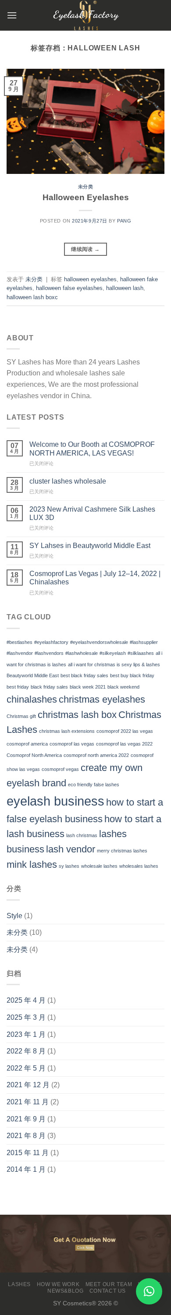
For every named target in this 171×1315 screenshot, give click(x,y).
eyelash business (55, 801)
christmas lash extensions (67, 731)
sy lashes (69, 866)
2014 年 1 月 (26, 1169)
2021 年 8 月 (26, 1135)
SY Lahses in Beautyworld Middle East (89, 545)
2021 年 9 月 (26, 1119)
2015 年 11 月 (28, 1152)
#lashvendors (49, 653)
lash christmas (81, 835)
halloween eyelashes (90, 279)
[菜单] (12, 15)
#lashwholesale (81, 653)
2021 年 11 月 (28, 1102)
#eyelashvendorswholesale (99, 642)
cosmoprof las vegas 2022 (124, 743)
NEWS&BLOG (65, 1291)
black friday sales (49, 686)
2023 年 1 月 (26, 1034)
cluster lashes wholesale (67, 481)
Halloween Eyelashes (86, 197)
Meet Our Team (109, 1284)
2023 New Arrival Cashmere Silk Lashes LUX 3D (92, 513)
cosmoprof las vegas (72, 743)
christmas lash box (77, 714)
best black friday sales (84, 675)
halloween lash (124, 288)
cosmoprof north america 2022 (96, 755)
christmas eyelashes (102, 699)
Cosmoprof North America (34, 755)
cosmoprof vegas (60, 769)
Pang (124, 220)
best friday (18, 686)
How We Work (58, 1284)
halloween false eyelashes (69, 288)
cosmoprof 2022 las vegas (124, 731)
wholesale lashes (99, 866)
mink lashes (32, 864)
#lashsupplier (144, 642)
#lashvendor (20, 653)
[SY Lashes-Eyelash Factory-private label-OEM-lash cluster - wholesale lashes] (85, 15)
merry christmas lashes (122, 850)
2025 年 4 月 (26, 1000)
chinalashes (32, 699)
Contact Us (107, 1291)
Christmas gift (21, 716)
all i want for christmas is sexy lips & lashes (114, 664)
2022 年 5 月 (26, 1068)
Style (14, 915)
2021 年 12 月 (28, 1085)
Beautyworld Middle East (33, 675)
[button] (149, 1291)
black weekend (123, 686)
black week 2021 (88, 686)
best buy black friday (132, 675)
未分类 (85, 186)
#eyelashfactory (51, 642)
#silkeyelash (113, 653)
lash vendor (70, 849)
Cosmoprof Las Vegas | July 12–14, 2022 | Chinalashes (94, 578)
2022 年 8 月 (26, 1051)
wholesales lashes (138, 866)
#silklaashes (141, 653)
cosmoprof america (27, 743)
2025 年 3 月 (26, 1017)
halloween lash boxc (32, 297)
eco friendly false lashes (93, 784)
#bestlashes (19, 642)
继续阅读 (85, 249)
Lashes (19, 1284)
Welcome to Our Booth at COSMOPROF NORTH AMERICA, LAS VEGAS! (92, 448)
